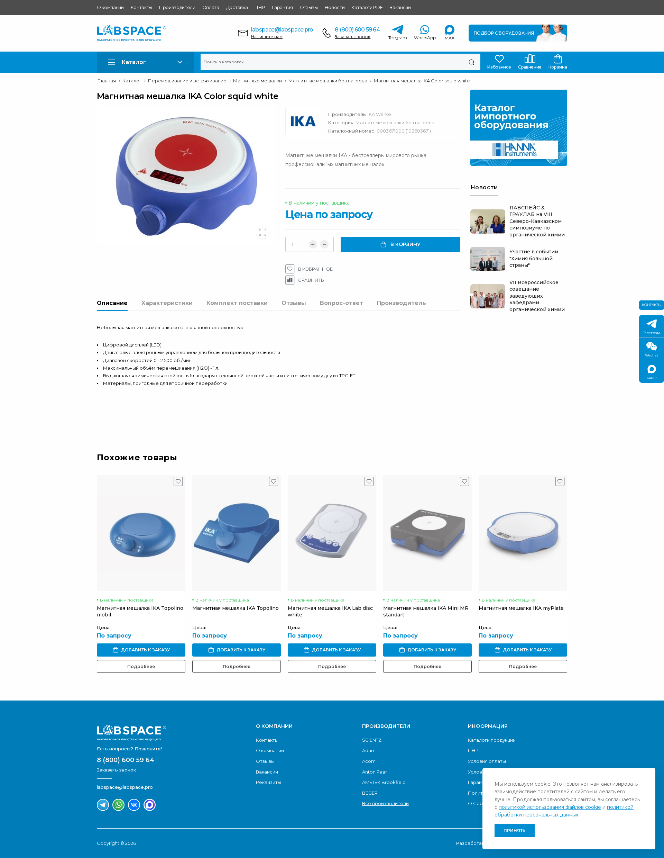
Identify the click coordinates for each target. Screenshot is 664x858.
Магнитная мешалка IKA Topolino (235, 608)
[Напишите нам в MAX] (150, 805)
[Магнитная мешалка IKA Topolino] (236, 533)
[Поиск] (471, 62)
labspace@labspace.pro (282, 29)
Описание (112, 303)
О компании (110, 7)
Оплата (210, 7)
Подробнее (141, 666)
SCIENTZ (371, 740)
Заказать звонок (352, 36)
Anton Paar (374, 772)
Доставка (237, 7)
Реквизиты (268, 782)
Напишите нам (267, 36)
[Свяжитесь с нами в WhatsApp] (118, 805)
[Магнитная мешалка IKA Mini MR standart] (427, 533)
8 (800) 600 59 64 (357, 29)
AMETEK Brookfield (384, 782)
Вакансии (400, 7)
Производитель (401, 303)
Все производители (385, 803)
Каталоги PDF (366, 7)
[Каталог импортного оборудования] (518, 128)
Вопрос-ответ (341, 303)
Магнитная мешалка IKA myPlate (521, 608)
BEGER (370, 793)
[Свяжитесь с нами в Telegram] (103, 805)
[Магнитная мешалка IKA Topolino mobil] (141, 533)
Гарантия (282, 7)
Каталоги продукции (492, 740)
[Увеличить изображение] (263, 232)
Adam (369, 750)
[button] (145, 62)
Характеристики (167, 303)
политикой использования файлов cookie (550, 807)
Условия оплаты (487, 761)
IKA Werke (379, 114)
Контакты (141, 7)
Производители (177, 7)
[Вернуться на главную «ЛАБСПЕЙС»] (173, 733)
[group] (186, 175)
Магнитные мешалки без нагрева (395, 122)
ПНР (260, 7)
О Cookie (479, 803)
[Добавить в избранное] (178, 483)
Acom (369, 761)
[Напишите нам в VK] (134, 805)
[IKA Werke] (306, 123)
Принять (515, 830)
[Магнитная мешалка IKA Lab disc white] (332, 533)
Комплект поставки (237, 303)
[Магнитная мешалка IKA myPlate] (523, 533)
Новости (335, 7)
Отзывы (309, 7)
